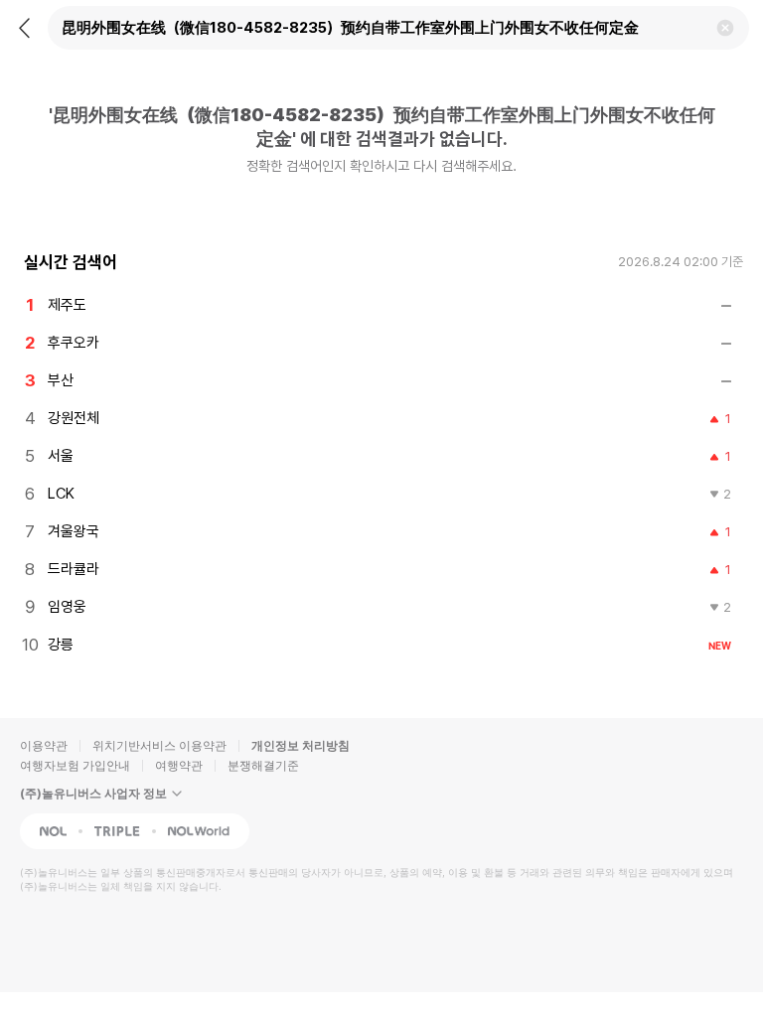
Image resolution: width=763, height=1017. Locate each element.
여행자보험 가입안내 (75, 765)
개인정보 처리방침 (300, 745)
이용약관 (44, 745)
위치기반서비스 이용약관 (159, 745)
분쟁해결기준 (263, 765)
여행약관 (179, 765)
